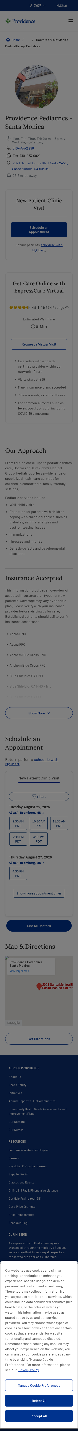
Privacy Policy (28, 1370)
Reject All (39, 1400)
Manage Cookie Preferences (39, 1385)
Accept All (39, 1416)
